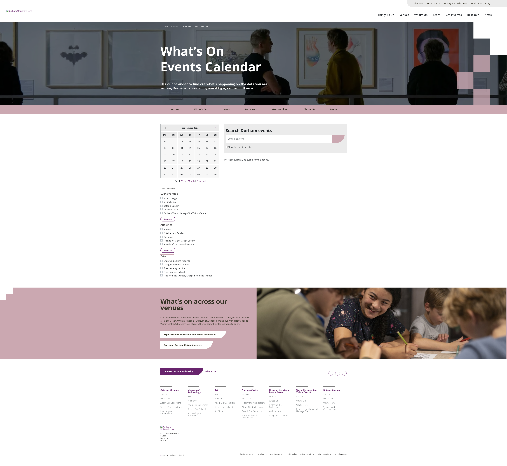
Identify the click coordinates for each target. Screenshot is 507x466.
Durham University (480, 3)
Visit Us (163, 394)
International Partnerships (166, 412)
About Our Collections (170, 402)
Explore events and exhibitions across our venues (190, 334)
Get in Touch (433, 3)
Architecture (275, 411)
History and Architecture (253, 402)
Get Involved (454, 15)
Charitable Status (246, 454)
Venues (404, 15)
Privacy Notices (307, 454)
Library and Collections (455, 3)
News (488, 15)
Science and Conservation (329, 408)
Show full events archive (240, 147)
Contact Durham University (178, 371)
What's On (421, 15)
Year (199, 181)
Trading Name (276, 454)
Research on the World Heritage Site (307, 410)
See (168, 219)
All (204, 181)
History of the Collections (275, 405)
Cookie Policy (291, 454)
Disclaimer (262, 454)
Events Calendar (201, 26)
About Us (418, 3)
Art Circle (219, 411)
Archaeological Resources (194, 414)
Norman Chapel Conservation (249, 416)
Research (473, 15)
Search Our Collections (171, 407)
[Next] (215, 128)
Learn (436, 15)
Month (191, 181)
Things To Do (386, 15)
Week (183, 181)
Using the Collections (279, 415)
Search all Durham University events (183, 345)
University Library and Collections (332, 454)
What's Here (302, 404)
